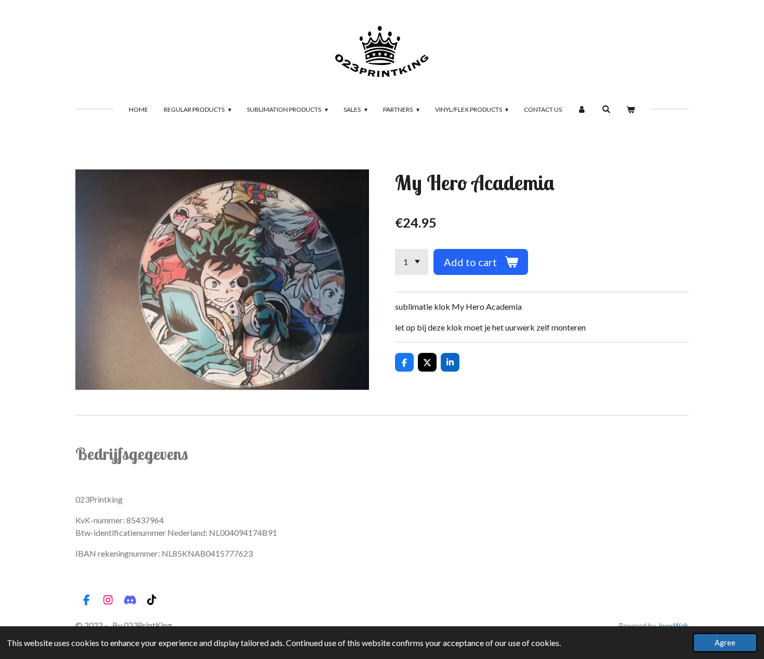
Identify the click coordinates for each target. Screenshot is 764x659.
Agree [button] (725, 642)
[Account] (581, 109)
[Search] (606, 109)
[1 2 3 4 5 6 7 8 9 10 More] (411, 262)
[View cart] (630, 109)
